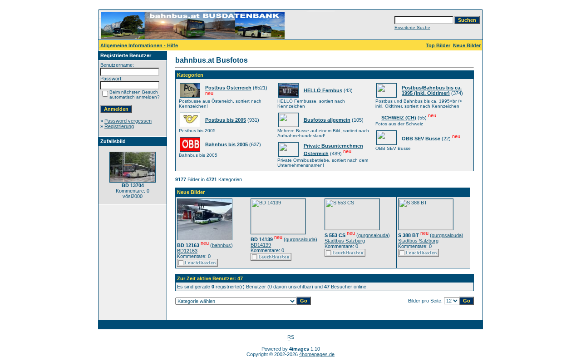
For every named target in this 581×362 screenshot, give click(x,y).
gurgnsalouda (300, 239)
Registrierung (119, 126)
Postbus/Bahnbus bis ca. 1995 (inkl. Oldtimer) (432, 90)
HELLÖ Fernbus (323, 90)
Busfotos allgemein (327, 120)
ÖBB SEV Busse (421, 138)
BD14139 (261, 245)
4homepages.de (317, 354)
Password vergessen (128, 121)
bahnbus (221, 245)
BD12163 (187, 250)
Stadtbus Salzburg (345, 240)
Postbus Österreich (228, 87)
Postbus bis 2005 (225, 120)
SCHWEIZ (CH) (398, 117)
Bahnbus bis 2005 (226, 144)
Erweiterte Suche (412, 27)
